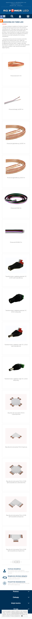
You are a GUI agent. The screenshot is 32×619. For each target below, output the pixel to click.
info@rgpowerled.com (16, 4)
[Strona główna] (16, 10)
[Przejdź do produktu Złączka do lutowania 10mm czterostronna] (16, 402)
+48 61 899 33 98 (19, 2)
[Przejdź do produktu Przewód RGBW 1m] (16, 231)
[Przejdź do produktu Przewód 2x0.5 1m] (16, 65)
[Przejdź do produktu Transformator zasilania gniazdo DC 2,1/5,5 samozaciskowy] (16, 265)
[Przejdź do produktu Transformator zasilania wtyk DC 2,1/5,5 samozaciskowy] (16, 333)
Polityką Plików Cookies (17, 612)
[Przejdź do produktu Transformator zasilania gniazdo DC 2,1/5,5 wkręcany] (16, 299)
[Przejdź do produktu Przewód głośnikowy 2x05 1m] (16, 166)
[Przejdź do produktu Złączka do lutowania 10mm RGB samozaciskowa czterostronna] (16, 470)
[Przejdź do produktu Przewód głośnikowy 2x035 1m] (16, 132)
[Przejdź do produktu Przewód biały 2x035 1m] (16, 98)
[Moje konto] (20, 16)
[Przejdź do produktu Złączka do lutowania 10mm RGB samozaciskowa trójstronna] (16, 538)
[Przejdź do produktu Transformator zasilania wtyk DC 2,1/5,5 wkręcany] (16, 368)
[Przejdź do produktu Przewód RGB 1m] (16, 199)
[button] (4, 16)
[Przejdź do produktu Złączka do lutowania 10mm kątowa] (16, 436)
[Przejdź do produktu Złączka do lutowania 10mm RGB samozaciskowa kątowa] (16, 504)
